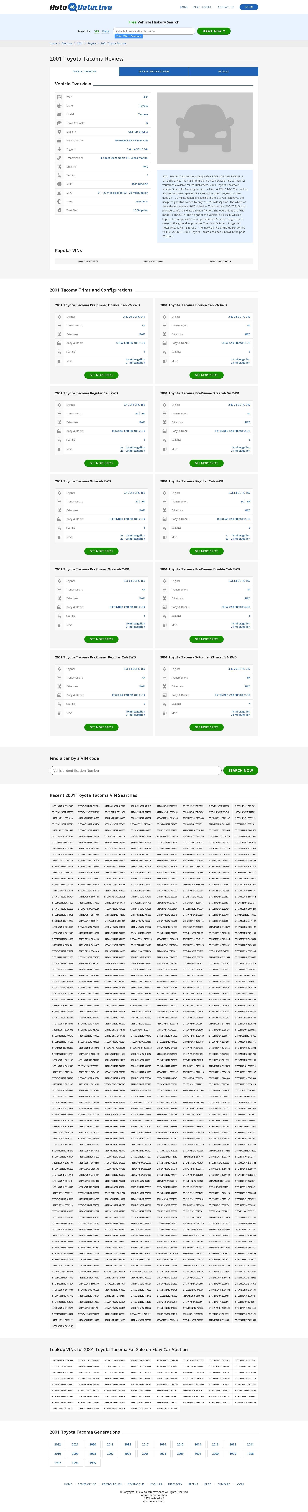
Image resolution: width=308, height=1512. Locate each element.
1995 (92, 1463)
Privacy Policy (112, 1484)
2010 (57, 1454)
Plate (105, 31)
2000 (215, 1454)
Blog (207, 1484)
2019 (110, 1444)
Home (184, 7)
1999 (233, 1454)
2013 (215, 1444)
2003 (180, 1454)
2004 (163, 1454)
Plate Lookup (202, 7)
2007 (110, 1454)
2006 (127, 1454)
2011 (250, 1444)
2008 (92, 1454)
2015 (180, 1444)
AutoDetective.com (81, 7)
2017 (145, 1444)
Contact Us (226, 7)
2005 (145, 1454)
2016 (163, 1444)
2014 (197, 1444)
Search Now (211, 31)
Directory (175, 1484)
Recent (193, 1484)
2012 (233, 1444)
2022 (57, 1444)
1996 (75, 1463)
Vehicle (154, 71)
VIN (96, 31)
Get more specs (101, 375)
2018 (127, 1444)
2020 (92, 1444)
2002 (197, 1454)
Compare (223, 1484)
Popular (156, 1484)
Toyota (143, 105)
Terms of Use (87, 1484)
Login (249, 7)
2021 (75, 1444)
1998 (250, 1454)
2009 (75, 1454)
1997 (57, 1463)
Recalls (223, 71)
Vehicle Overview (84, 71)
